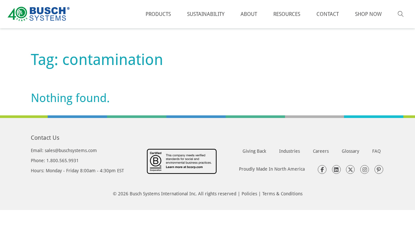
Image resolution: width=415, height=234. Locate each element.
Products (158, 13)
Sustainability (205, 13)
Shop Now (368, 13)
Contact (327, 13)
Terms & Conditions (282, 193)
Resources (286, 13)
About (249, 13)
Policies (249, 193)
